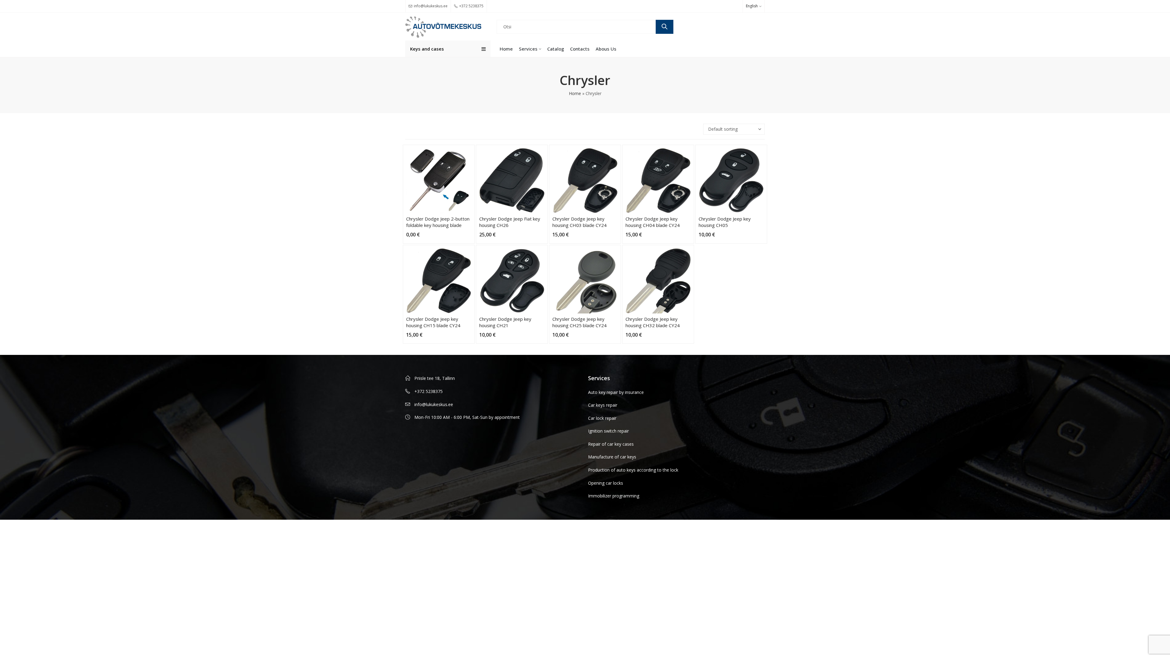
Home (575, 93)
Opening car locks (605, 483)
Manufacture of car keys (612, 457)
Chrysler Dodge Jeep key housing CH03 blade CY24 (579, 222)
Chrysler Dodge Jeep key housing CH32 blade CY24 (653, 322)
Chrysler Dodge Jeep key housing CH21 (505, 322)
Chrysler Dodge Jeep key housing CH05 (725, 222)
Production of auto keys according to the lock (633, 470)
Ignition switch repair (608, 431)
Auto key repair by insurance (616, 392)
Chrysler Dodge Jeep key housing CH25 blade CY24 (579, 322)
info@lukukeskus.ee (433, 404)
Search (664, 27)
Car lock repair (602, 418)
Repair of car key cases (611, 444)
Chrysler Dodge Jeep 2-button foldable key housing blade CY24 (438, 225)
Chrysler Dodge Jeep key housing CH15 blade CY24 (433, 322)
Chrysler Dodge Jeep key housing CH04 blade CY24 (653, 222)
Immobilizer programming (613, 496)
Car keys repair (602, 405)
